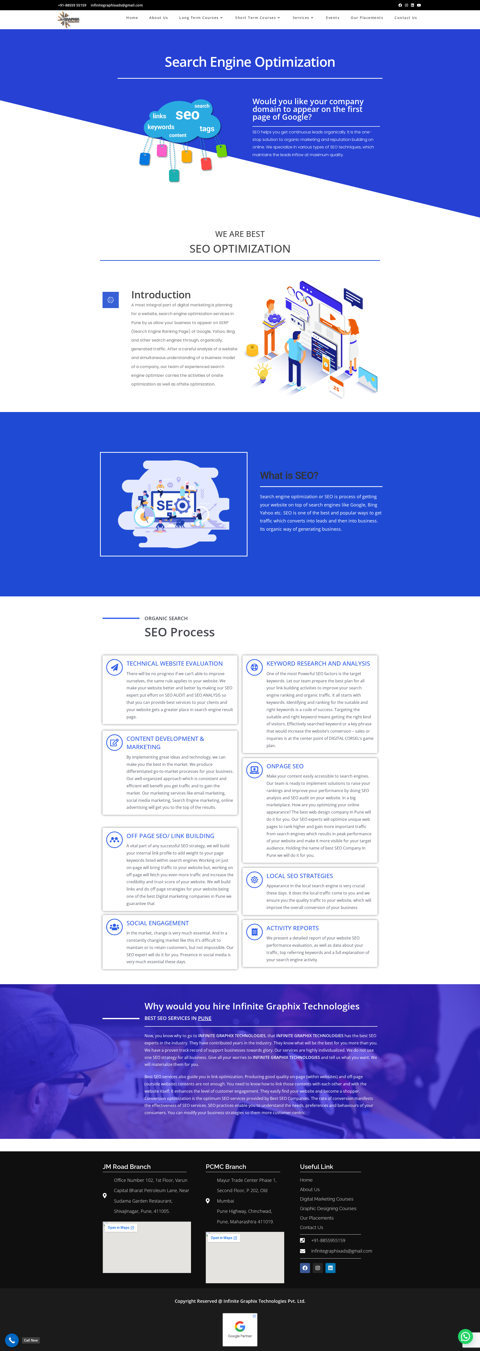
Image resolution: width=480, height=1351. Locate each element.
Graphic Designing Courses (328, 1208)
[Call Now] (12, 1340)
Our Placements (317, 1218)
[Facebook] (305, 1268)
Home (306, 1180)
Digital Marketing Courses (327, 1199)
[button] (465, 1336)
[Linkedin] (331, 1268)
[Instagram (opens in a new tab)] (407, 5)
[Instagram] (318, 1268)
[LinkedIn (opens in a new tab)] (413, 5)
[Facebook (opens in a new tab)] (400, 5)
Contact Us (311, 1227)
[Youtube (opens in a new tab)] (419, 5)
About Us (310, 1189)
